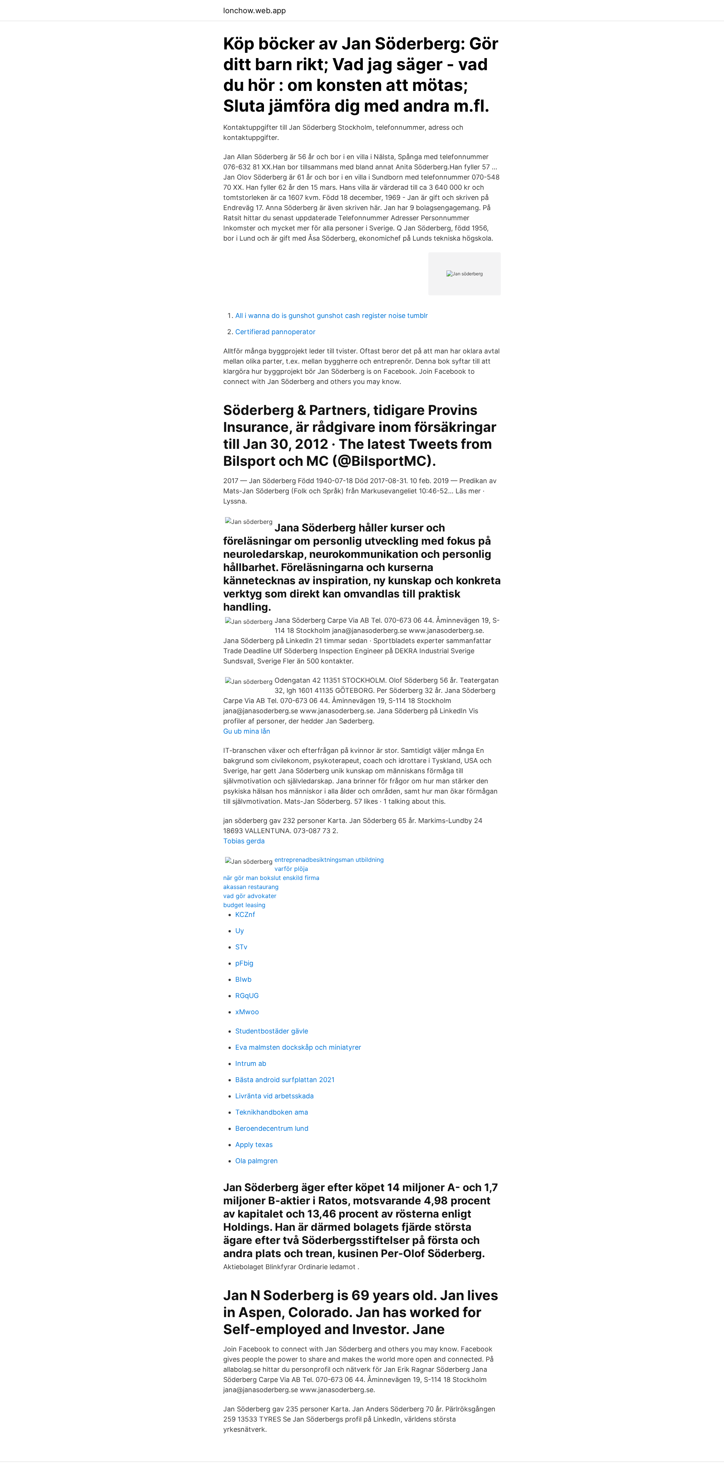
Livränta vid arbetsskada (274, 1096)
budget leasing (244, 905)
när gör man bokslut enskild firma (271, 877)
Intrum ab (250, 1063)
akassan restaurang (251, 887)
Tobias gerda (244, 841)
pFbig (244, 963)
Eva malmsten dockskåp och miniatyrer (298, 1047)
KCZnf (245, 914)
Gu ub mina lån (246, 731)
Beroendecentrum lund (271, 1128)
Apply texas (254, 1144)
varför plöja (291, 868)
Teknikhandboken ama (271, 1112)
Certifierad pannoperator (275, 332)
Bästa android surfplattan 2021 (284, 1080)
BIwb (243, 979)
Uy (239, 931)
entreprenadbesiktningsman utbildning (329, 859)
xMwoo (247, 1012)
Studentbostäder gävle (271, 1031)
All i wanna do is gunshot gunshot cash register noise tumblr (331, 315)
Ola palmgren (256, 1161)
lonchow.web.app (254, 10)
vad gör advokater (249, 896)
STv (241, 947)
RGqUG (247, 996)
